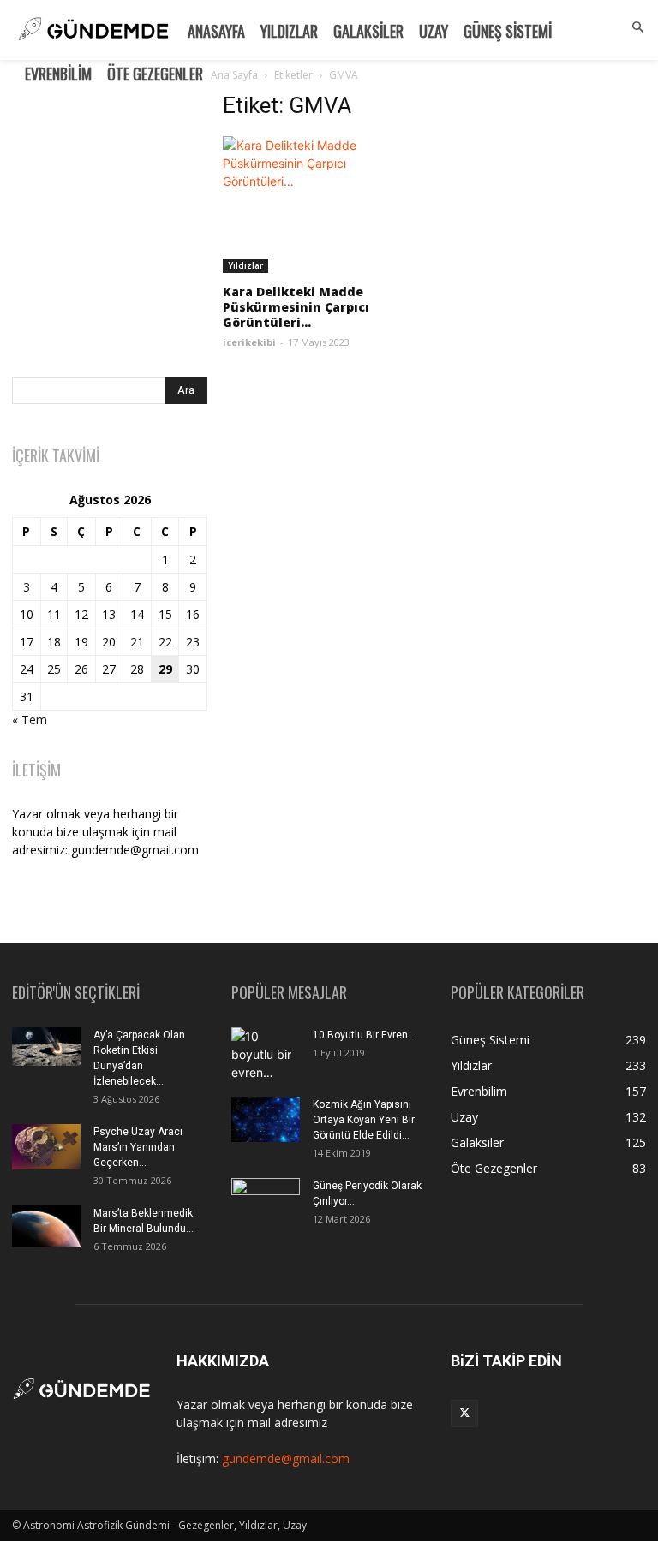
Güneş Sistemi (508, 31)
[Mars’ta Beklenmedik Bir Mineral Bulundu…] (46, 1226)
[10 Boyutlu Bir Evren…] (265, 1056)
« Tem (29, 719)
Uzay (433, 31)
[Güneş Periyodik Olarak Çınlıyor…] (265, 1201)
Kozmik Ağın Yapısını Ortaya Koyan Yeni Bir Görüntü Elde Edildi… (364, 1119)
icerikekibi (249, 342)
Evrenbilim (58, 73)
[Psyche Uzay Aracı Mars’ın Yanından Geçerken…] (46, 1146)
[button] (637, 28)
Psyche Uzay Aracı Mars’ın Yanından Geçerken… (137, 1147)
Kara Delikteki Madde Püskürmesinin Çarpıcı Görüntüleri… (296, 306)
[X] (464, 1413)
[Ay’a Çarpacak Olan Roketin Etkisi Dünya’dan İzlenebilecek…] (46, 1046)
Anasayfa (216, 31)
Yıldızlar (289, 31)
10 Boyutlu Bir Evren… (364, 1035)
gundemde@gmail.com (286, 1458)
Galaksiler (368, 31)
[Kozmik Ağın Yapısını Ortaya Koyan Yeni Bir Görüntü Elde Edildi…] (265, 1119)
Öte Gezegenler (155, 73)
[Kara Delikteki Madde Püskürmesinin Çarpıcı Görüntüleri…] (320, 204)
